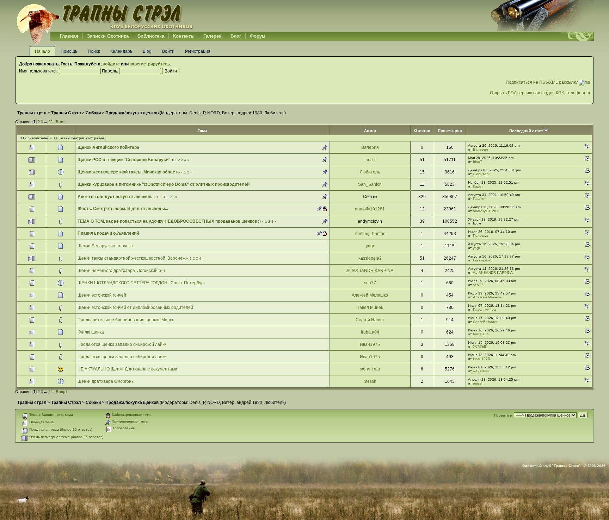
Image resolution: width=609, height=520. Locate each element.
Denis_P (197, 112)
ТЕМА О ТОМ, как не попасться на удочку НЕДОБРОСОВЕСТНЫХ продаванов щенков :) (170, 221)
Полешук (480, 235)
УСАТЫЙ (480, 346)
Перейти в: (503, 415)
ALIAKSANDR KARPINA (369, 270)
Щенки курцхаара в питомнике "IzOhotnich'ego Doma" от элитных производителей (164, 184)
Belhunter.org (104, 16)
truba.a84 (370, 332)
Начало (42, 51)
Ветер (228, 112)
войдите (111, 64)
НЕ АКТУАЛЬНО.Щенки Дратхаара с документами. (128, 369)
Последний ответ (526, 131)
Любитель (274, 112)
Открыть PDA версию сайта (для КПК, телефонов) (540, 92)
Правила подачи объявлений (108, 233)
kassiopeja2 (370, 258)
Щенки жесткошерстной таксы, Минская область (129, 172)
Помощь (69, 51)
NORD (213, 112)
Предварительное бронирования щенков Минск (126, 319)
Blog (147, 51)
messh (370, 381)
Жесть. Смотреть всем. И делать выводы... (123, 208)
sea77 (370, 282)
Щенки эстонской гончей (102, 295)
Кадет (478, 186)
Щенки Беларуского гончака (105, 245)
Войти (168, 51)
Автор (370, 130)
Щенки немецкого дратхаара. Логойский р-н (121, 270)
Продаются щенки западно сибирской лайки (122, 344)
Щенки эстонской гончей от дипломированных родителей (135, 307)
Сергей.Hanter (370, 319)
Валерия (370, 147)
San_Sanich (370, 184)
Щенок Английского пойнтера (108, 147)
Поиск (94, 51)
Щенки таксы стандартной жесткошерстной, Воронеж (132, 258)
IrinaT (369, 159)
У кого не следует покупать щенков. (115, 196)
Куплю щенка (91, 332)
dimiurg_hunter (370, 233)
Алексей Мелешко (370, 295)
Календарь (121, 51)
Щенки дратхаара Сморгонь (106, 381)
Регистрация (197, 51)
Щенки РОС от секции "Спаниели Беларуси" (124, 159)
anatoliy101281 (370, 209)
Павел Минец (369, 307)
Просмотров (450, 130)
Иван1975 (370, 344)
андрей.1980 (249, 112)
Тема (202, 130)
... (46, 122)
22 (50, 122)
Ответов (422, 130)
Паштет (479, 199)
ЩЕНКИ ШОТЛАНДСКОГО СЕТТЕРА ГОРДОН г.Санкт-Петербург (141, 282)
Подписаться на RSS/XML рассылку (542, 82)
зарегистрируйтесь (150, 64)
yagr (370, 245)
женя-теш (370, 369)
